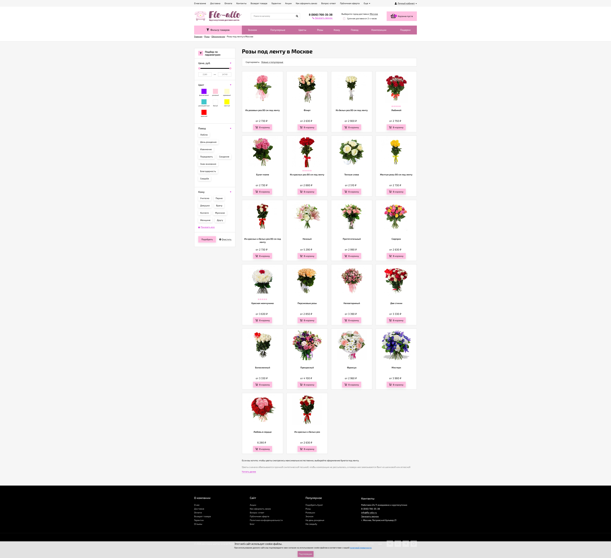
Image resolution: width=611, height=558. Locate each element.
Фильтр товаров (219, 29)
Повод (354, 29)
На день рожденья (315, 520)
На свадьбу (311, 524)
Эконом (252, 29)
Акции (253, 505)
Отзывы (198, 524)
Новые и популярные (272, 62)
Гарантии (199, 520)
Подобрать (207, 239)
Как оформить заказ (260, 508)
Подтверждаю (305, 554)
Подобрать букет (314, 505)
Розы (320, 29)
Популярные (277, 29)
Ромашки (310, 512)
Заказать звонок (370, 516)
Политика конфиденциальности (266, 520)
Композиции (378, 29)
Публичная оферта (259, 516)
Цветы (302, 29)
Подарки (405, 29)
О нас (197, 505)
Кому (337, 29)
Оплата (198, 512)
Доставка (199, 508)
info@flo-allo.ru (369, 512)
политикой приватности (361, 548)
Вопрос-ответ (257, 512)
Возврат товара (202, 516)
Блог (252, 524)
